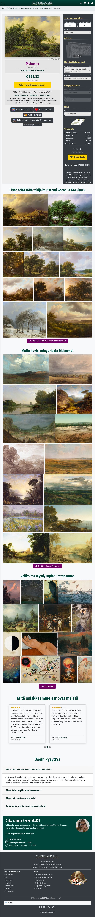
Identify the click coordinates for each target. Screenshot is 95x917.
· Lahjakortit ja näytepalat (42, 886)
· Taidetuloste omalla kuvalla (43, 875)
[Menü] (2, 3)
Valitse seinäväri (34, 115)
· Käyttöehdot (8, 880)
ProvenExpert (20, 738)
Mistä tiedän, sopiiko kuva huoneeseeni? (24, 790)
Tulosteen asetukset (34, 84)
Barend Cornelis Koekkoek (43, 9)
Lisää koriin (79, 157)
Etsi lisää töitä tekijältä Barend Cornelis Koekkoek (47, 341)
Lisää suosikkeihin (45, 109)
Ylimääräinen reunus (70, 30)
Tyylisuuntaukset (12, 9)
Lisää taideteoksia (47, 686)
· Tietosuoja (7, 883)
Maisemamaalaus (26, 9)
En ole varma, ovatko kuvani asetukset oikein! (26, 806)
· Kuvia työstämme (40, 883)
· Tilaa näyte (38, 889)
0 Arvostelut (37, 125)
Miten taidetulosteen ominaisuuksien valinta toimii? (29, 769)
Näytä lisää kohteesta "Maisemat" (47, 566)
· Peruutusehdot (9, 886)
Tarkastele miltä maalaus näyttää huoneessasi (34, 120)
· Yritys (6, 877)
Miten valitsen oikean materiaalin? (21, 798)
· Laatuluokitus (39, 880)
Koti (3, 9)
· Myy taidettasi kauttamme (43, 877)
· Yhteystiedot (8, 875)
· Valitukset (7, 889)
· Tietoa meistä (8, 891)
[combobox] (77, 32)
